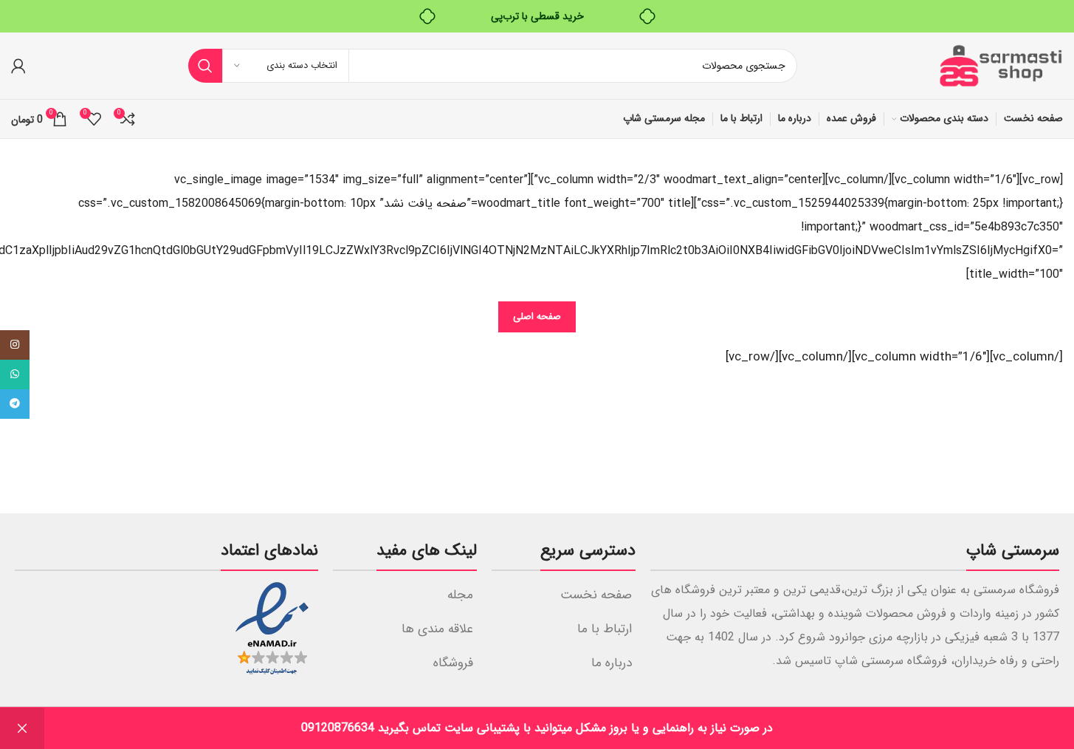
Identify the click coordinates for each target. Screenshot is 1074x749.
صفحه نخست (596, 595)
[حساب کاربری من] (18, 66)
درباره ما (611, 663)
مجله (460, 595)
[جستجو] (205, 66)
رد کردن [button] (22, 728)
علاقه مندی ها (437, 629)
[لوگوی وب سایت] (1000, 65)
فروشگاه (453, 663)
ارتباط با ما (604, 629)
